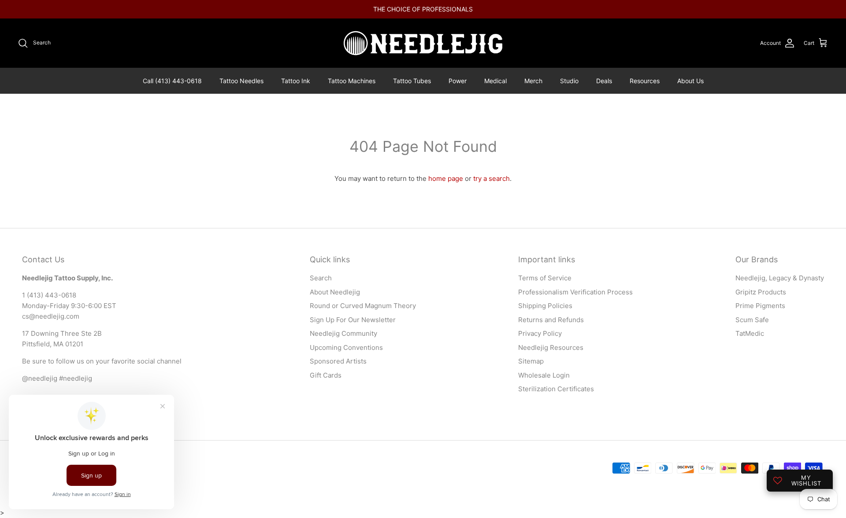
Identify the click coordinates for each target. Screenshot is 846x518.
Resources (645, 80)
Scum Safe (752, 320)
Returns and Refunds (551, 320)
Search (321, 278)
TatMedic (749, 333)
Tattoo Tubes (412, 80)
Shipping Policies (545, 305)
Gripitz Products (760, 292)
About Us (690, 80)
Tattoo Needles (241, 80)
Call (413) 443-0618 (172, 80)
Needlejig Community (343, 333)
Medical (495, 80)
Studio (569, 80)
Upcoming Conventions (346, 347)
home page (445, 178)
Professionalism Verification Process (575, 292)
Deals (604, 80)
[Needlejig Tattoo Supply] (423, 43)
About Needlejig (335, 292)
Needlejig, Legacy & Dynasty (779, 278)
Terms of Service (544, 278)
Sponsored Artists (338, 361)
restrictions (485, 12)
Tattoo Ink (295, 80)
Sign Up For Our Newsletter (353, 320)
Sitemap (531, 361)
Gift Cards (325, 375)
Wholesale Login (544, 375)
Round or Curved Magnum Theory (363, 305)
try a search (491, 178)
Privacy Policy (540, 333)
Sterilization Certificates (556, 389)
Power (458, 80)
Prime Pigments (760, 305)
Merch (533, 80)
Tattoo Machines (351, 80)
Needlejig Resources (550, 347)
